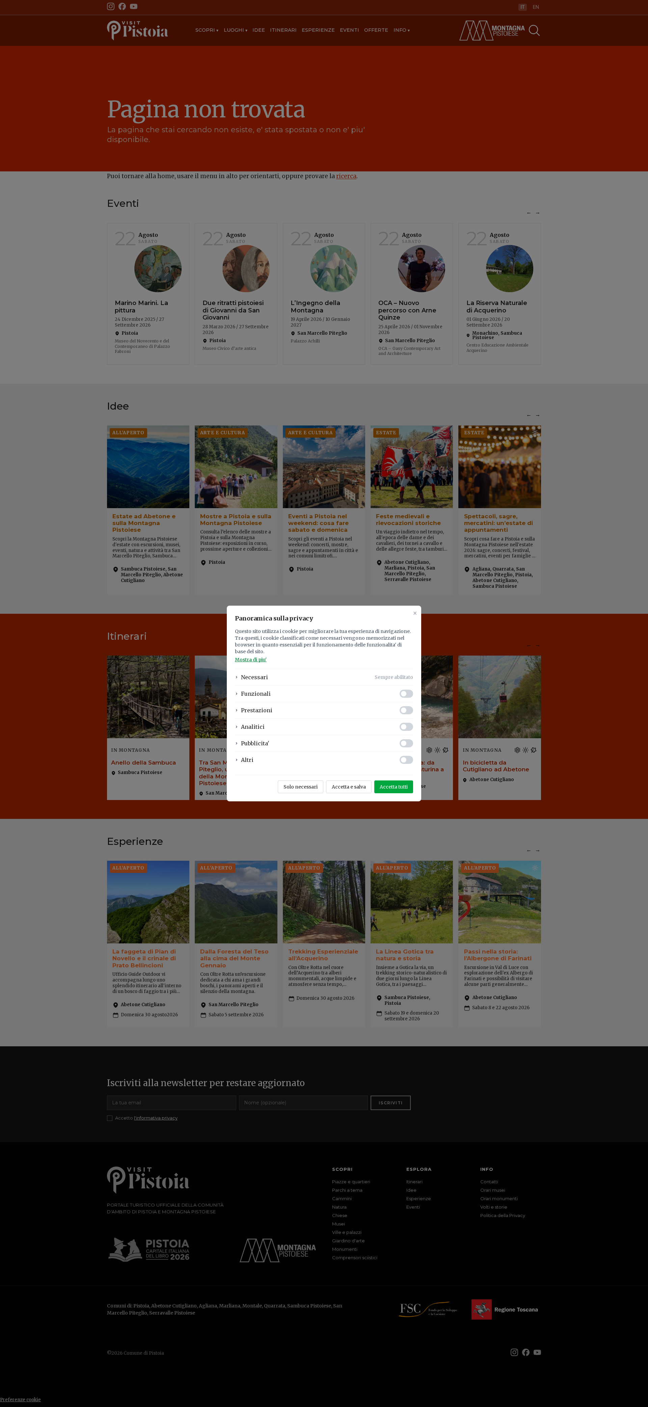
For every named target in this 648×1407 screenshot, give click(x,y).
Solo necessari (301, 787)
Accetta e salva (349, 787)
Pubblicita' (255, 743)
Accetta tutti (394, 787)
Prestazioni (256, 710)
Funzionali (256, 693)
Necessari (254, 677)
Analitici (253, 726)
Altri (247, 759)
